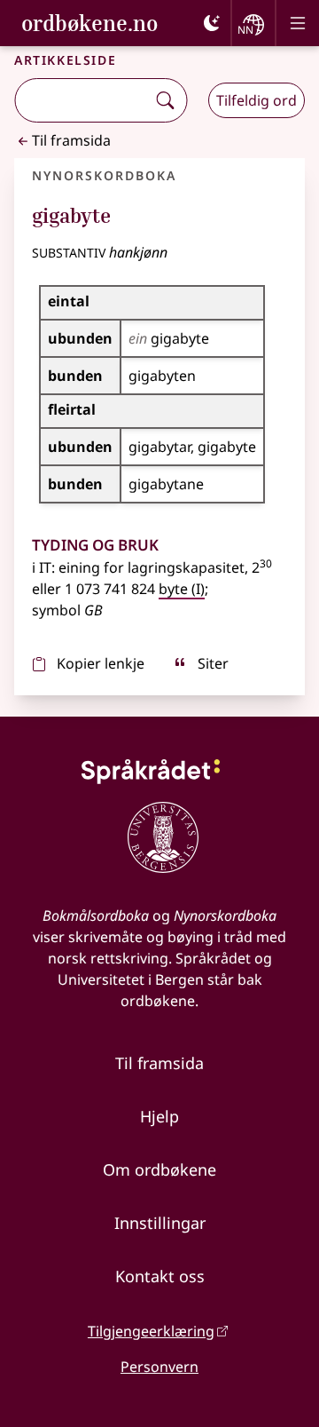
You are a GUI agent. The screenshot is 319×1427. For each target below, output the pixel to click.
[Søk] (165, 100)
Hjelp (159, 1116)
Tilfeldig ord (256, 100)
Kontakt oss (160, 1276)
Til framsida (71, 140)
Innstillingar (160, 1222)
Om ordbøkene (159, 1169)
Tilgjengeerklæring (151, 1331)
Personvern (159, 1366)
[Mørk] (212, 23)
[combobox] (82, 100)
